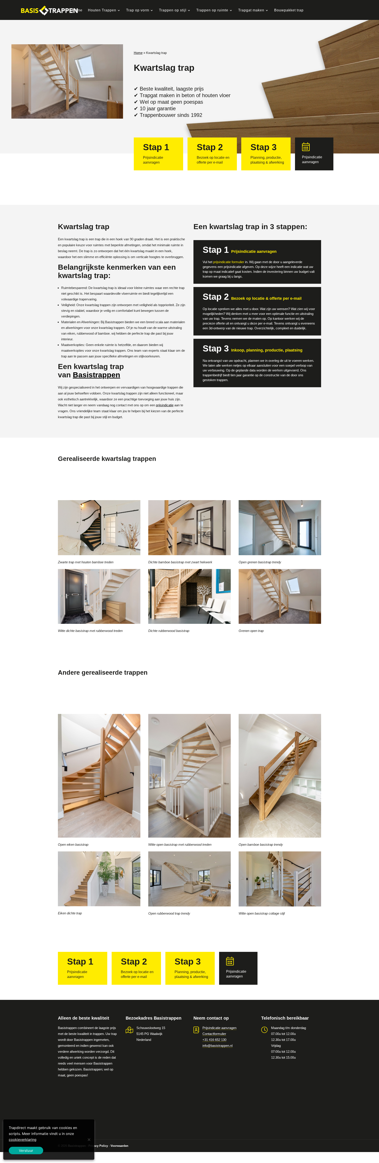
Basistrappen (96, 375)
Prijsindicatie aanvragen (219, 1028)
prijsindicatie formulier (228, 262)
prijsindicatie (164, 405)
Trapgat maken (251, 10)
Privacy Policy (98, 1145)
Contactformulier (214, 1034)
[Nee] (89, 1139)
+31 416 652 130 (214, 1040)
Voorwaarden (119, 1145)
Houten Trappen (102, 10)
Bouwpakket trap (289, 10)
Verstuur (26, 1150)
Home (77, 10)
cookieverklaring (22, 1139)
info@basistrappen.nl (217, 1045)
